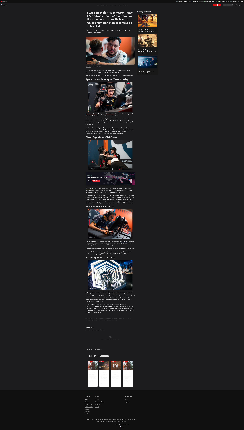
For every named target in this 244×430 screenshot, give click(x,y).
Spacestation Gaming (91, 114)
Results (115, 5)
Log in (87, 349)
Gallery (87, 409)
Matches (111, 5)
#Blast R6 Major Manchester (102, 318)
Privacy (97, 406)
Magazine (125, 5)
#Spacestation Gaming (103, 320)
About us (97, 399)
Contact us (97, 404)
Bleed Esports (89, 188)
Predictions (88, 414)
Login (236, 5)
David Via (88, 67)
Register (240, 5)
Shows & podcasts (99, 402)
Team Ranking (89, 406)
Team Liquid (115, 292)
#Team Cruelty (113, 320)
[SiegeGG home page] (122, 427)
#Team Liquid (113, 318)
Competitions (104, 5)
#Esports (92, 318)
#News (87, 318)
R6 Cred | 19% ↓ (217, 5)
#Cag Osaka (93, 320)
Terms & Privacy (125, 424)
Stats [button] (120, 5)
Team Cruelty (110, 114)
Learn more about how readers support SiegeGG (114, 421)
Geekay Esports (124, 241)
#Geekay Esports (122, 318)
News (98, 5)
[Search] (232, 5)
